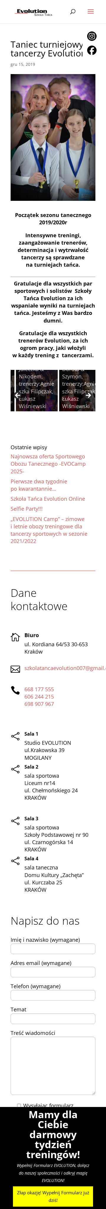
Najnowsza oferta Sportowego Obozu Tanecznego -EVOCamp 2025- (48, 464)
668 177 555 (39, 689)
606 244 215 (39, 696)
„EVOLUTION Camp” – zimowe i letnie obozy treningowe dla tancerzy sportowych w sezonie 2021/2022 (49, 530)
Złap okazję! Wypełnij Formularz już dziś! (53, 1196)
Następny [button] (88, 395)
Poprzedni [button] (18, 395)
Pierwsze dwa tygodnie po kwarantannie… (39, 485)
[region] (53, 397)
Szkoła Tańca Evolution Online (48, 498)
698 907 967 (39, 703)
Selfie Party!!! (27, 508)
